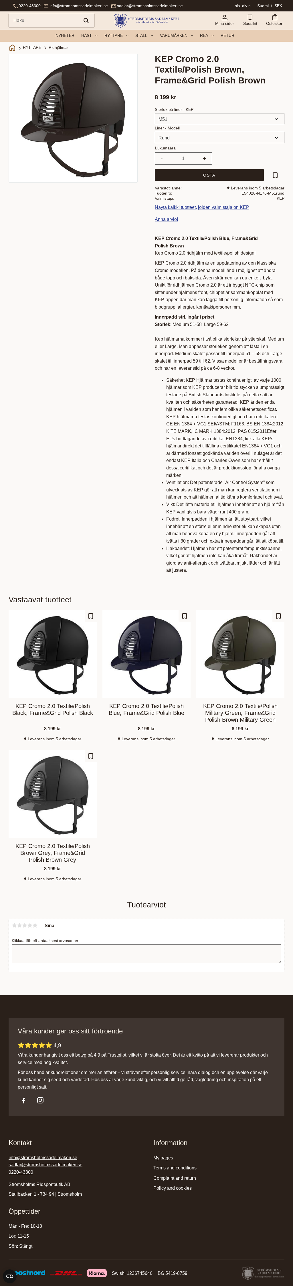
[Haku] (86, 20)
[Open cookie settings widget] (10, 1276)
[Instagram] (40, 1100)
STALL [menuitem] (141, 35)
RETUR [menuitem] (227, 35)
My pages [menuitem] (163, 1157)
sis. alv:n (243, 5)
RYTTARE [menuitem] (113, 35)
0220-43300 (30, 5)
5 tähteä (34, 925)
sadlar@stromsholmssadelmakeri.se (150, 5)
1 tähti (14, 925)
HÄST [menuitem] (86, 35)
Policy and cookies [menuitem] (172, 1188)
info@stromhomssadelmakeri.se (79, 5)
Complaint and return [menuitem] (174, 1178)
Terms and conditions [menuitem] (175, 1167)
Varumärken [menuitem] (173, 35)
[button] (250, 20)
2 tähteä (19, 925)
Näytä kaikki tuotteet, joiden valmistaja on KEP (202, 207)
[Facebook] (24, 1100)
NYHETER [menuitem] (65, 35)
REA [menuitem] (204, 35)
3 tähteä (24, 925)
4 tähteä (29, 925)
